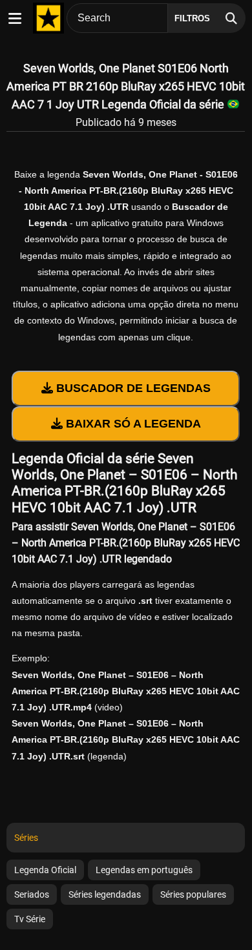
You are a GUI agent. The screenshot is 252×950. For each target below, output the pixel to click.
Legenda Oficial (45, 870)
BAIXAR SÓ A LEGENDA (132, 423)
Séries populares (193, 894)
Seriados (31, 894)
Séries (26, 837)
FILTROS (192, 18)
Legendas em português (144, 870)
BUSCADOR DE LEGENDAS (132, 388)
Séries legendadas (104, 894)
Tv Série (29, 919)
